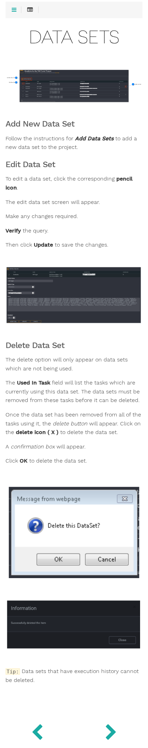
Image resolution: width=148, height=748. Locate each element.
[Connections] (37, 731)
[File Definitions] (111, 731)
